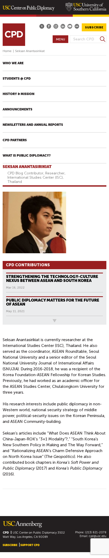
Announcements (17, 109)
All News (11, 320)
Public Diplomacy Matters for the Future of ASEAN (52, 302)
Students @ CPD (17, 78)
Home (7, 51)
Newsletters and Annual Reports (33, 125)
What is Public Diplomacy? (27, 155)
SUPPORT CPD (29, 545)
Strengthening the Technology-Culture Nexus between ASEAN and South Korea (52, 278)
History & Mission (18, 94)
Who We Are (13, 63)
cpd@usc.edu (97, 536)
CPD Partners (15, 140)
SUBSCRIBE (94, 27)
